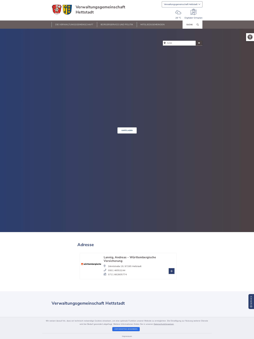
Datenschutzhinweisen (164, 324)
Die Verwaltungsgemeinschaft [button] (74, 24)
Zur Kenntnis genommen (126, 329)
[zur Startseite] (62, 9)
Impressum (127, 336)
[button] (250, 37)
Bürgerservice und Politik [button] (117, 24)
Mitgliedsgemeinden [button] (152, 24)
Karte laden (127, 130)
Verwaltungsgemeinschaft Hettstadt (100, 9)
